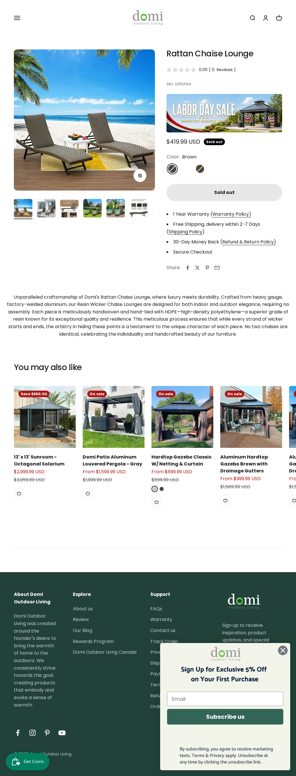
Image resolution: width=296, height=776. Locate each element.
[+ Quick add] (19, 493)
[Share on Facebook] (188, 268)
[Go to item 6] (139, 209)
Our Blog (82, 630)
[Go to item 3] (69, 209)
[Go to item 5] (115, 209)
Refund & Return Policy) (249, 242)
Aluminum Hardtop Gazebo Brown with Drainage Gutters (244, 464)
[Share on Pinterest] (207, 268)
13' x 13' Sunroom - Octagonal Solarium (39, 460)
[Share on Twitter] (197, 268)
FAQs (156, 608)
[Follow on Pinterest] (47, 733)
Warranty (161, 619)
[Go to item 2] (46, 209)
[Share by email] (217, 268)
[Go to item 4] (92, 209)
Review (81, 619)
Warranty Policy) (231, 214)
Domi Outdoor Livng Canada (104, 652)
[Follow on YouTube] (62, 733)
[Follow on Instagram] (32, 733)
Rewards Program (93, 641)
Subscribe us (225, 717)
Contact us (162, 630)
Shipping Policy (185, 231)
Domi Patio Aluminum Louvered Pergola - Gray (112, 460)
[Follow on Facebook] (18, 733)
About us (83, 608)
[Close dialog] (283, 650)
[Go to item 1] (23, 209)
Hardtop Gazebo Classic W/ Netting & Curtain (181, 460)
